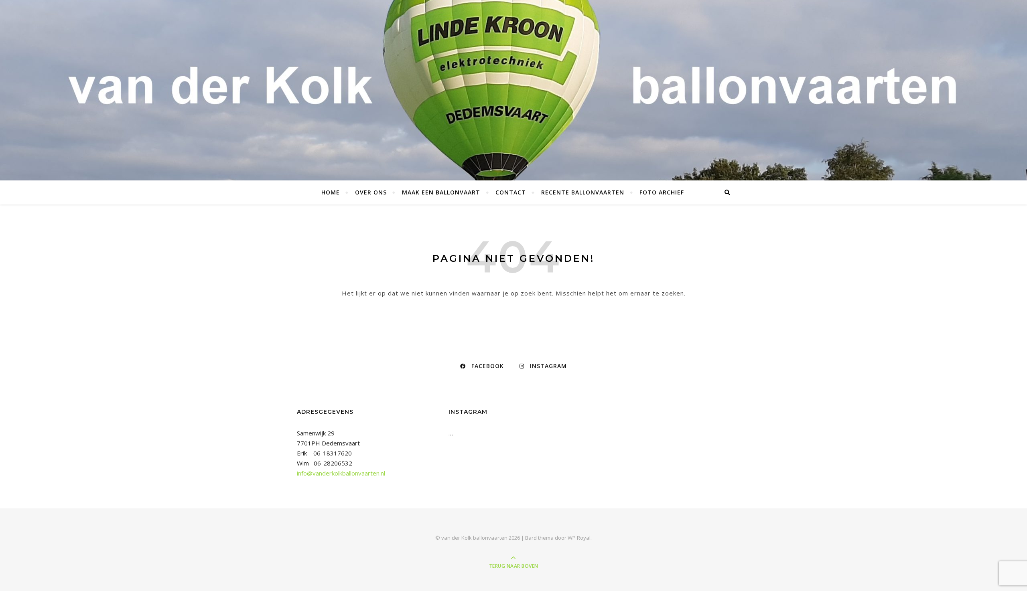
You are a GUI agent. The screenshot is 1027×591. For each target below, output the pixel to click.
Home (330, 192)
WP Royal (579, 537)
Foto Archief (661, 192)
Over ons (371, 192)
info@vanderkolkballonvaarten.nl (341, 473)
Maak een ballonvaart (441, 192)
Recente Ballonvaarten (582, 192)
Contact (510, 192)
